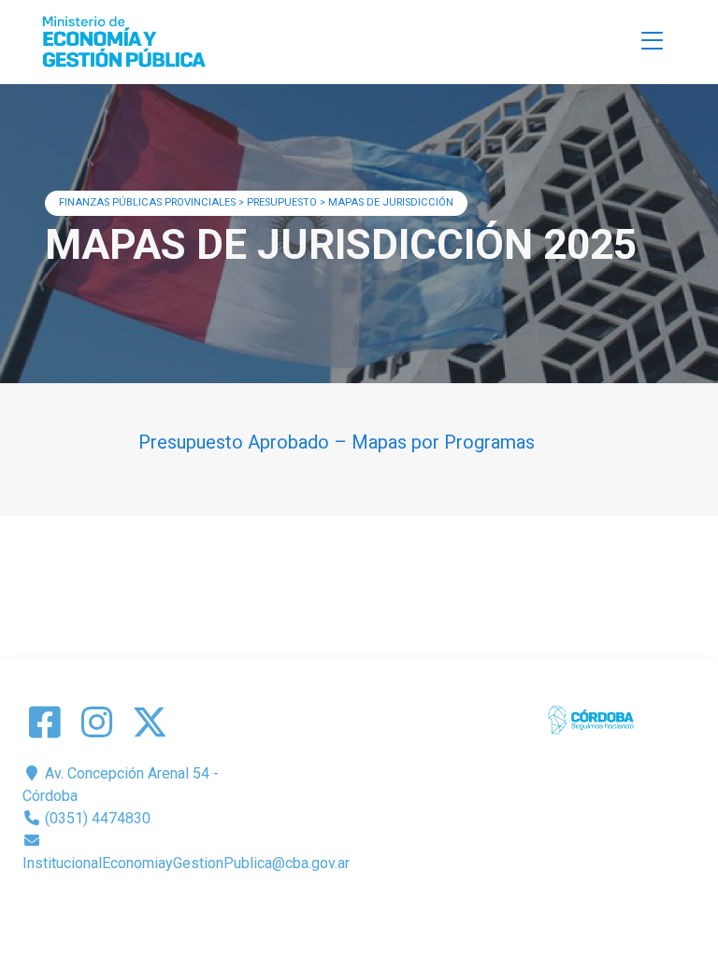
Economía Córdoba (385, 908)
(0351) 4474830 (96, 818)
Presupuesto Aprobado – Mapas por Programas (336, 442)
